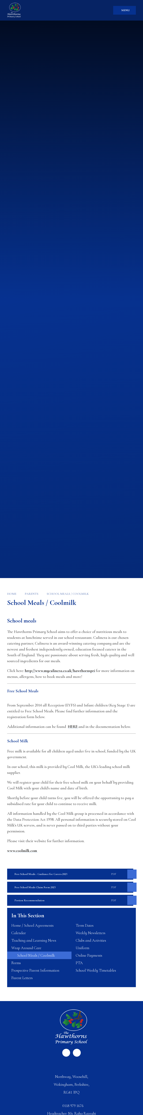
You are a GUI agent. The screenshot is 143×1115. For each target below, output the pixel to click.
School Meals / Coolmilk (68, 594)
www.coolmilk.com (22, 850)
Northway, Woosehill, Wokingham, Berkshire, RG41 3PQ (71, 1084)
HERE (73, 726)
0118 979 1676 (73, 1105)
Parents (31, 594)
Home (11, 594)
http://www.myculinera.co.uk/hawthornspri (60, 670)
